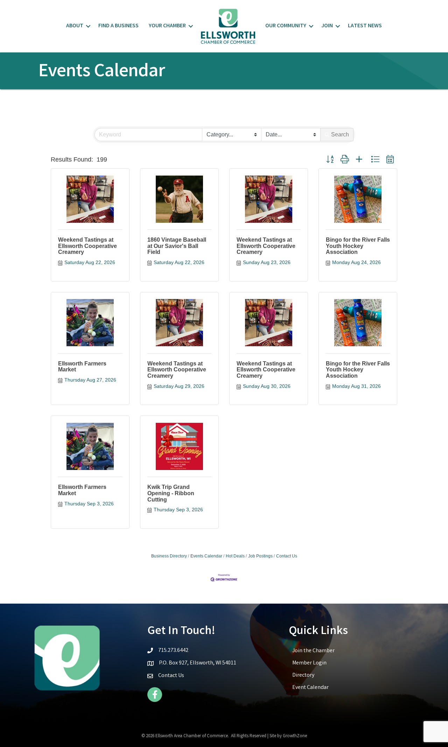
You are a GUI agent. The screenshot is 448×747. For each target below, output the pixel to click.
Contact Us (286, 556)
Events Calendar (206, 556)
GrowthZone (295, 736)
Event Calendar (310, 688)
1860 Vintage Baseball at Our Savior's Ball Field (176, 246)
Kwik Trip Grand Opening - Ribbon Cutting (170, 493)
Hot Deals (235, 556)
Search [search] (340, 134)
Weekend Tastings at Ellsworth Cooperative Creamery (87, 246)
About (74, 26)
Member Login (309, 663)
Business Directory (169, 556)
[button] (330, 160)
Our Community (285, 26)
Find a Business (118, 26)
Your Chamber (167, 26)
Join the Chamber (313, 651)
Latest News (365, 26)
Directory (303, 675)
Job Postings (260, 556)
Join (327, 26)
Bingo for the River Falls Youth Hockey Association (358, 246)
